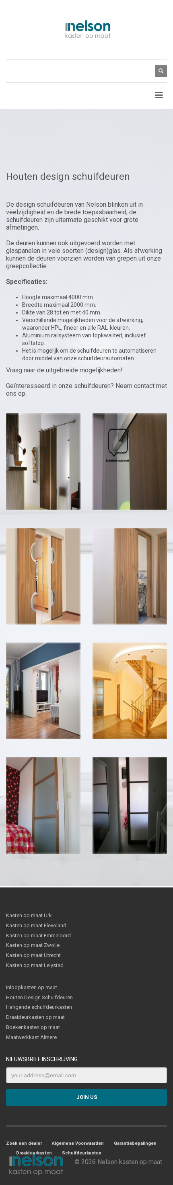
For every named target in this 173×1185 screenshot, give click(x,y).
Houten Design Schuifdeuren (39, 997)
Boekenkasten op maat (33, 1027)
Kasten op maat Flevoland (36, 925)
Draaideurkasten (34, 1153)
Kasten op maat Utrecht (33, 955)
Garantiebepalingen (135, 1143)
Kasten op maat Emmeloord (38, 935)
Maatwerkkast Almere (31, 1037)
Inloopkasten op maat (31, 987)
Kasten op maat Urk (29, 915)
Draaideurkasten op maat (35, 1017)
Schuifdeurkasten (81, 1153)
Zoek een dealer (24, 1143)
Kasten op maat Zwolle (33, 945)
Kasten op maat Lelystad (35, 965)
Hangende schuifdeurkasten (39, 1007)
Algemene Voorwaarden (78, 1143)
